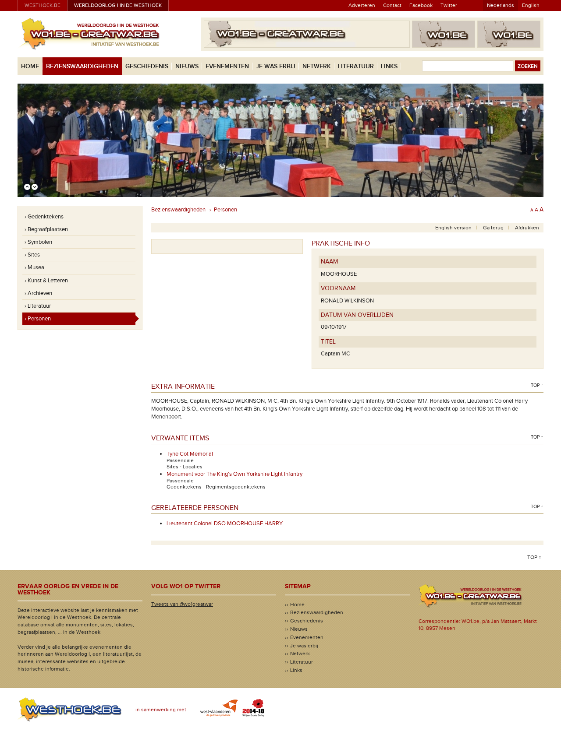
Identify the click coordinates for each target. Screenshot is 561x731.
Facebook (421, 5)
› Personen (38, 318)
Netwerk (316, 66)
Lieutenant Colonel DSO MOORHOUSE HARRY (225, 523)
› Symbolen (38, 242)
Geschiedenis (146, 66)
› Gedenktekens (44, 216)
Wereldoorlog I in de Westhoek (118, 5)
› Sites (32, 254)
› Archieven (38, 293)
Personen (225, 209)
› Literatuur (38, 305)
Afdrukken (527, 228)
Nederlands (500, 5)
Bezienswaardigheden (82, 66)
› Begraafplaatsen (46, 229)
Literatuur (356, 66)
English (531, 5)
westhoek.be (42, 5)
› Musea (34, 267)
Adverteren (361, 5)
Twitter (448, 5)
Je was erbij (275, 66)
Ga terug (493, 228)
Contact (392, 5)
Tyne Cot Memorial (190, 453)
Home (30, 66)
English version (453, 228)
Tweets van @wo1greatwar (182, 604)
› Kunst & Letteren (46, 280)
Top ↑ (537, 385)
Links (389, 66)
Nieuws (187, 66)
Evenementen (227, 66)
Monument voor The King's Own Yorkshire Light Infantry (234, 474)
